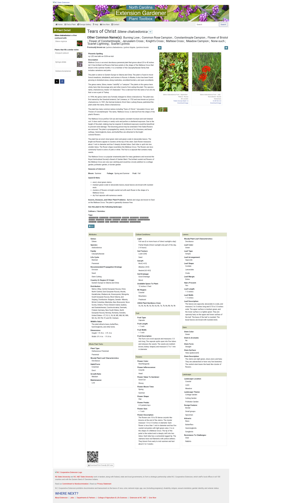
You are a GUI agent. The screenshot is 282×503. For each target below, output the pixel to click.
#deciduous (108, 219)
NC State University (62, 477)
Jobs (72, 498)
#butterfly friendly (124, 221)
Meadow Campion (197, 41)
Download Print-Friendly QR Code (101, 465)
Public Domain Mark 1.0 (181, 101)
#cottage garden (114, 221)
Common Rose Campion (157, 37)
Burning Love (131, 37)
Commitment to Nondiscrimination (75, 484)
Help (96, 24)
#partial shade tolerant (115, 217)
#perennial (91, 219)
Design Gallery (85, 24)
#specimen (124, 219)
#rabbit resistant (134, 217)
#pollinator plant (144, 217)
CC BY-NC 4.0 (217, 101)
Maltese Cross (175, 41)
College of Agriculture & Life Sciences (112, 498)
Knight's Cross (155, 41)
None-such (217, 41)
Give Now (106, 24)
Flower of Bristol (218, 37)
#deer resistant (132, 219)
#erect (107, 221)
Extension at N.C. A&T (138, 498)
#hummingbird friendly (143, 219)
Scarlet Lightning (98, 43)
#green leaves (92, 221)
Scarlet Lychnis (120, 43)
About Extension (61, 498)
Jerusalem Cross (132, 41)
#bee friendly (101, 221)
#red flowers (125, 217)
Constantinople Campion (189, 37)
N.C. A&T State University (83, 477)
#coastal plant (116, 219)
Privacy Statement (104, 484)
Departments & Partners (86, 498)
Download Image (182, 103)
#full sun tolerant (104, 217)
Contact (116, 24)
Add (92, 226)
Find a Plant (71, 24)
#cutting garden (100, 219)
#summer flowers (93, 217)
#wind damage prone (135, 221)
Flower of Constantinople (104, 41)
